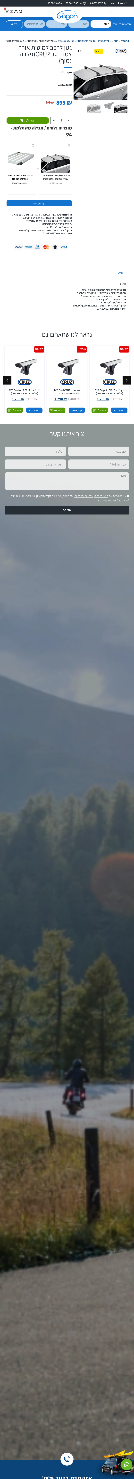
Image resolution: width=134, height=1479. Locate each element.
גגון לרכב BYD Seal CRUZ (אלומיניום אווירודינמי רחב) (67, 391)
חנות (116, 41)
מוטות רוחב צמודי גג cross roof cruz (76, 41)
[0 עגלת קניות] (6, 11)
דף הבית (124, 41)
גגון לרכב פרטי (104, 41)
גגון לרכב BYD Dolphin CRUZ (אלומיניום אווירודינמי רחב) (110, 391)
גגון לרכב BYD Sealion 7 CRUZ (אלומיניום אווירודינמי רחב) (24, 391)
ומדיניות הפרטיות (83, 496)
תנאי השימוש (101, 496)
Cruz (64, 72)
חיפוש (14, 24)
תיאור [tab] (119, 272)
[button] (109, 12)
